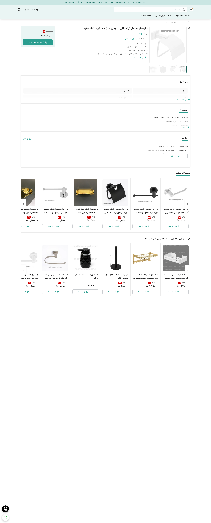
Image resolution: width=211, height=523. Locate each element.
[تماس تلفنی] (5, 508)
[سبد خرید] (19, 9)
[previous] (188, 204)
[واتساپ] (5, 517)
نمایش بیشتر (185, 99)
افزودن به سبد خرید (36, 42)
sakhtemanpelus (184, 22)
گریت (141, 33)
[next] (23, 204)
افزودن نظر (27, 138)
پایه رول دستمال (171, 22)
